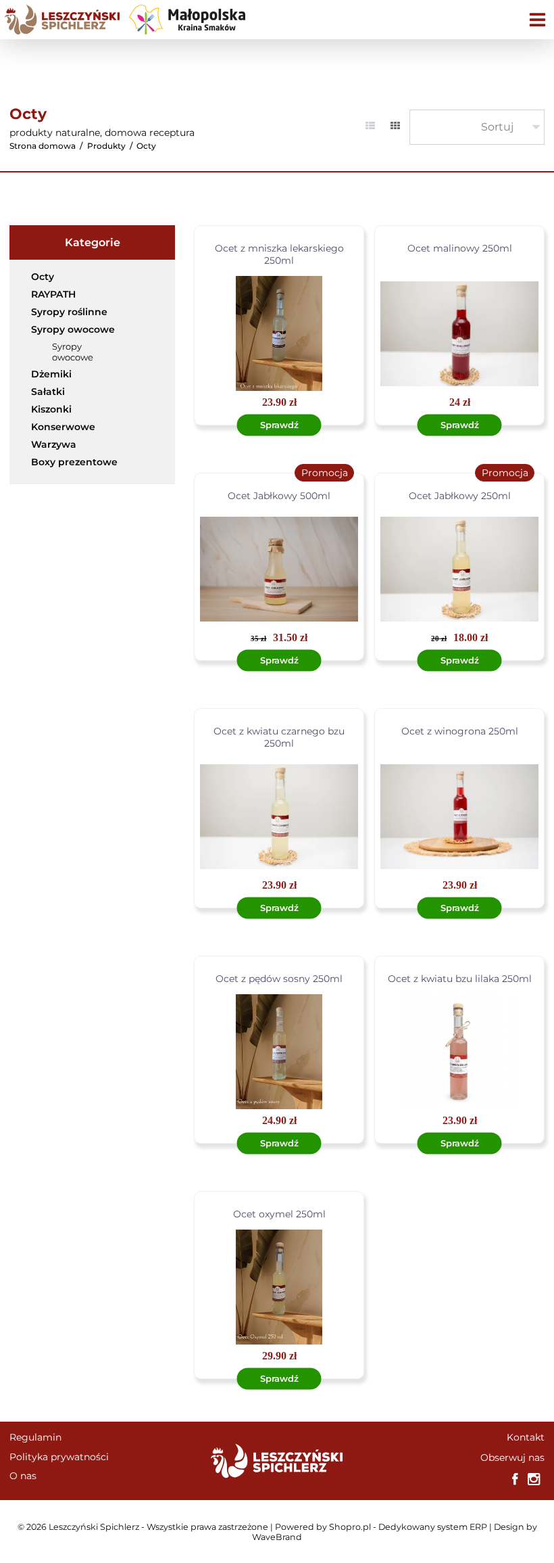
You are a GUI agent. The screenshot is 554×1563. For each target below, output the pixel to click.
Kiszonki (51, 409)
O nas (22, 1476)
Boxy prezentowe (74, 462)
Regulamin (35, 1437)
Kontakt (526, 1437)
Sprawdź (279, 424)
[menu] (537, 19)
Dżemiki (51, 374)
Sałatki (48, 392)
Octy (42, 277)
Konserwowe (63, 427)
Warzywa (53, 444)
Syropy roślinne (69, 312)
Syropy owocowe (73, 329)
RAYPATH (53, 294)
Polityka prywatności (59, 1457)
